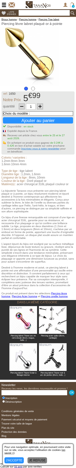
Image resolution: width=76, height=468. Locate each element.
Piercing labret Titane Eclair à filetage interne (23, 374)
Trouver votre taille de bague (16, 423)
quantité (9, 106)
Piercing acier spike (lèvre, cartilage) (53, 337)
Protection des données (14, 432)
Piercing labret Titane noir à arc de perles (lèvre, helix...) (52, 374)
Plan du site (7, 427)
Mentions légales (10, 415)
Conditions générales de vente (17, 411)
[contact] (11, 5)
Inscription (11, 398)
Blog (3, 436)
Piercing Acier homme (24, 296)
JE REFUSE (37, 460)
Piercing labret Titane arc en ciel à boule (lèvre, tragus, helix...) (23, 338)
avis (18, 466)
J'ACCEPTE (14, 460)
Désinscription (13, 401)
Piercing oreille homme (54, 296)
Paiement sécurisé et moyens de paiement (24, 419)
